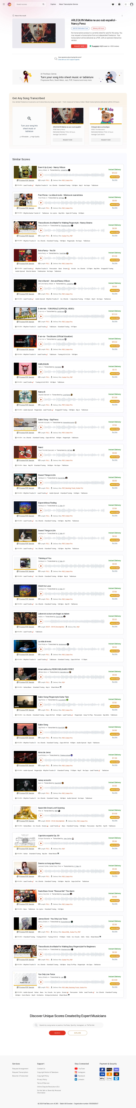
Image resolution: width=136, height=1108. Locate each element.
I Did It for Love (44, 586)
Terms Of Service (43, 1083)
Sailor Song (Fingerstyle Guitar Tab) (53, 697)
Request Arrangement (20, 1069)
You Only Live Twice (46, 974)
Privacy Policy (42, 1079)
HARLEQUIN (43, 364)
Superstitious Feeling (47, 503)
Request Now (79, 46)
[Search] (43, 4)
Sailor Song (43, 724)
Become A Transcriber (20, 1076)
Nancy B (41, 392)
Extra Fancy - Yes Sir (46, 250)
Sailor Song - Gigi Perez (48, 419)
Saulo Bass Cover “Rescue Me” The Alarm (56, 891)
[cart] (119, 4)
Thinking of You (44, 558)
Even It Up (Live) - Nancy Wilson (51, 167)
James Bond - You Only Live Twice (52, 919)
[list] (125, 4)
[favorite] (112, 4)
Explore (77, 1033)
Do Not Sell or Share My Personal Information (49, 1091)
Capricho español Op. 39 (48, 835)
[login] (131, 4)
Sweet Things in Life (47, 475)
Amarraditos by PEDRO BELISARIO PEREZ (56, 669)
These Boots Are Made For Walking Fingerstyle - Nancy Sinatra (65, 223)
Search (57, 1033)
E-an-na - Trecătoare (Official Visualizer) (55, 336)
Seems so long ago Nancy (49, 863)
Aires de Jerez (44, 752)
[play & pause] (41, 175)
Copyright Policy (43, 1076)
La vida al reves (44, 641)
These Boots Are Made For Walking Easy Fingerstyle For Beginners (67, 946)
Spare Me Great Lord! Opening (51, 808)
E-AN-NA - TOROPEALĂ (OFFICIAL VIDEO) (56, 308)
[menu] (4, 4)
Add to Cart (115, 177)
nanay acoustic (44, 780)
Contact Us (41, 1069)
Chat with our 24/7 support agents (68, 59)
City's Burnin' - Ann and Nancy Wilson (54, 281)
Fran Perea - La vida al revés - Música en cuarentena (60, 195)
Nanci (40, 447)
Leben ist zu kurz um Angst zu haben (53, 613)
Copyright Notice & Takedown (47, 1072)
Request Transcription (20, 1072)
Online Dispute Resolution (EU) (48, 1087)
